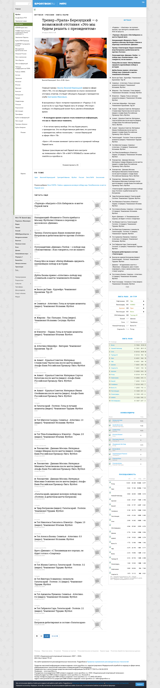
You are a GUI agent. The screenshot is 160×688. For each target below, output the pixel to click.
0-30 (46, 636)
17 (109, 397)
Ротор (113, 374)
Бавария (29, 178)
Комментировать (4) (70, 165)
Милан (18, 196)
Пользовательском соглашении (117, 683)
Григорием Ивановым (57, 97)
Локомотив (29, 149)
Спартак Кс (114, 368)
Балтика (29, 136)
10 (109, 374)
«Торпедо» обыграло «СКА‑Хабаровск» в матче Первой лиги (127, 36)
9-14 (142, 371)
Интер (29, 184)
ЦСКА (23, 168)
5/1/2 (138, 351)
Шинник (113, 365)
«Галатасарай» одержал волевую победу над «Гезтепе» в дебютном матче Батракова (127, 191)
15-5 (142, 355)
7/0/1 (138, 348)
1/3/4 (138, 394)
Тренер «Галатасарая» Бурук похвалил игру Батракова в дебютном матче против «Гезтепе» (127, 50)
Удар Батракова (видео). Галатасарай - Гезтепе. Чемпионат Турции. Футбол (126, 197)
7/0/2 (138, 345)
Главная (18, 9)
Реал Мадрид (18, 203)
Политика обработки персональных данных (125, 651)
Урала (60, 88)
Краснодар (18, 149)
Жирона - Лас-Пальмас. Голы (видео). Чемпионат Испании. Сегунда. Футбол (127, 91)
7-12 (142, 387)
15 (145, 358)
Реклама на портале (69, 651)
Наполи (23, 196)
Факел (29, 162)
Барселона (18, 184)
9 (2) (141, 426)
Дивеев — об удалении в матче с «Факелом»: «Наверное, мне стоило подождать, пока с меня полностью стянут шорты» (126, 268)
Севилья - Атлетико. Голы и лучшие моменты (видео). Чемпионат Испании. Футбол (126, 85)
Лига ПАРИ (62, 15)
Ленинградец (115, 394)
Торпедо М (114, 355)
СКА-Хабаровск (115, 401)
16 (145, 351)
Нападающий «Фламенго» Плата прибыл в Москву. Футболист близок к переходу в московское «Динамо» (127, 42)
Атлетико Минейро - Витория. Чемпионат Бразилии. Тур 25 (124, 104)
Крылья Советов (23, 149)
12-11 (142, 374)
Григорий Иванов (63, 177)
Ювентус (23, 209)
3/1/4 (138, 374)
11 (109, 378)
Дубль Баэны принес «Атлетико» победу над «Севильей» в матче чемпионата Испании (125, 72)
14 (109, 387)
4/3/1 (138, 358)
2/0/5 (138, 387)
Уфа (112, 361)
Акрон (18, 136)
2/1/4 (138, 384)
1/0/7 (138, 401)
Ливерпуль (18, 190)
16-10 (142, 351)
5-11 (142, 391)
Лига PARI (127, 339)
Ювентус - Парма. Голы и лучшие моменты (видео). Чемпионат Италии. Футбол (127, 98)
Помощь (37, 651)
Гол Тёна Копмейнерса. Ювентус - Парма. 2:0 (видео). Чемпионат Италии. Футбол (127, 154)
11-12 (142, 381)
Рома (23, 203)
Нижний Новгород (116, 348)
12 (145, 365)
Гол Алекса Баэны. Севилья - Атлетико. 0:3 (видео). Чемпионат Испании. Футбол (127, 211)
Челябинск (114, 384)
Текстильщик (115, 391)
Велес (113, 345)
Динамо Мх (18, 143)
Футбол (17, 14)
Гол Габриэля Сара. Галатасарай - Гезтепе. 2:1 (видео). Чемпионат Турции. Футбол (127, 246)
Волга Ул (113, 387)
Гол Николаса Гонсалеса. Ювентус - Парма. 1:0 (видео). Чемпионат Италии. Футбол (127, 203)
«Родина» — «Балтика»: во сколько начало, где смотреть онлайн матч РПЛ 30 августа (125, 29)
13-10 (142, 345)
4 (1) (141, 445)
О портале (57, 651)
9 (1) (141, 421)
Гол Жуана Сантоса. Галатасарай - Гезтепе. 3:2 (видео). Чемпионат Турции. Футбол (125, 224)
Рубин (18, 162)
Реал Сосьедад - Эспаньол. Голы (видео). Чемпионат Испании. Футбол (127, 283)
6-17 (142, 401)
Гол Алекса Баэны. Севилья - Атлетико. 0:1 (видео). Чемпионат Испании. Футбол (127, 276)
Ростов (23, 155)
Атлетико (23, 178)
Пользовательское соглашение (88, 651)
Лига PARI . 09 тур (127, 297)
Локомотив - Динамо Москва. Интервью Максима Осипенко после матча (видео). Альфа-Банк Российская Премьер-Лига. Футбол (127, 182)
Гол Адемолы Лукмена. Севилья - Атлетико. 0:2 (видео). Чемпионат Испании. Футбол (125, 239)
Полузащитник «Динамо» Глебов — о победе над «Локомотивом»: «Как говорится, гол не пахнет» (126, 57)
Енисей (113, 381)
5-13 (142, 378)
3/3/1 (138, 365)
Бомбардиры (127, 413)
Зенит (29, 143)
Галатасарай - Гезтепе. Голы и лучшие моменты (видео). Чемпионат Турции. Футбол (127, 139)
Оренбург (18, 155)
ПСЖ (29, 196)
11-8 (142, 368)
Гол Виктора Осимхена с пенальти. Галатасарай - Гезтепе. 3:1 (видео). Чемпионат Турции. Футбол (125, 231)
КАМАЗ (113, 397)
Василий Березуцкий (73, 88)
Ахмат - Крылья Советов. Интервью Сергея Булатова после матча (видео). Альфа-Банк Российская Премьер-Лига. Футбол (126, 121)
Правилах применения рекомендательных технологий (108, 662)
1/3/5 (138, 391)
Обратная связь (47, 651)
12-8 (142, 361)
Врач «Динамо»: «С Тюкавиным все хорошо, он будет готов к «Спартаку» (126, 217)
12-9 (142, 365)
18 (109, 401)
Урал (36, 177)
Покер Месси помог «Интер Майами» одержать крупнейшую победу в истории (126, 65)
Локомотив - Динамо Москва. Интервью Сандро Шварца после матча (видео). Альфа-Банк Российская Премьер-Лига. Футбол (127, 163)
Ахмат (23, 136)
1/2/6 (138, 397)
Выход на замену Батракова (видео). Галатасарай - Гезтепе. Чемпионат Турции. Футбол (126, 259)
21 (145, 345)
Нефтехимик (115, 378)
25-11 (142, 348)
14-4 (142, 358)
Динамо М (23, 143)
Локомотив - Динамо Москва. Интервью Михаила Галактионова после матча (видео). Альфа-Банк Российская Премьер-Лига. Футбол (125, 172)
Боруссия (23, 184)
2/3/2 (138, 381)
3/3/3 (138, 371)
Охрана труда (104, 651)
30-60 (53, 636)
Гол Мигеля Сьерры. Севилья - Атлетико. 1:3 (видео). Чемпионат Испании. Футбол (125, 147)
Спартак (23, 162)
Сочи (112, 351)
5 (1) (141, 430)
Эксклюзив (100, 177)
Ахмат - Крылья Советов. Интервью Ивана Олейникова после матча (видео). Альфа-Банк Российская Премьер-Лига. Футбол (126, 131)
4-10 (142, 394)
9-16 (142, 397)
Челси (29, 203)
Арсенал (18, 178)
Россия (50, 15)
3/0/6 (138, 378)
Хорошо (140, 684)
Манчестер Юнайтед (29, 190)
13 (109, 384)
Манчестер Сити (23, 190)
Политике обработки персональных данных (88, 683)
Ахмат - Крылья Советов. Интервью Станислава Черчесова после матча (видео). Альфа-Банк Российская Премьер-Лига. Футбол (126, 112)
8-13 (142, 384)
